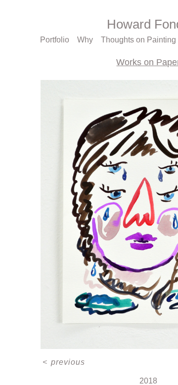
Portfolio (54, 40)
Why (85, 40)
